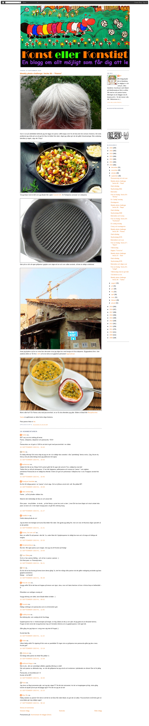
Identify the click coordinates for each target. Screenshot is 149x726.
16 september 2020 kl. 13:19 (32, 648)
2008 (111, 338)
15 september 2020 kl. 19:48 (32, 487)
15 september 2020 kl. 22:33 (32, 540)
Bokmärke (114, 192)
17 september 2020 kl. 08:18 (32, 703)
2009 (111, 335)
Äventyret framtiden (28, 481)
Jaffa (38, 354)
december (114, 167)
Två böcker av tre (116, 274)
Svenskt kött (57, 195)
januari (113, 303)
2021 (111, 162)
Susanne (25, 604)
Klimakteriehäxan (27, 545)
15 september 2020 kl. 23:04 (32, 550)
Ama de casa (26, 583)
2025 (111, 151)
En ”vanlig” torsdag (117, 199)
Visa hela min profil (114, 102)
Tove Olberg (26, 555)
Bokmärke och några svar (119, 264)
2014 (111, 321)
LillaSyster (25, 653)
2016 (111, 315)
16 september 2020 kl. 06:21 (32, 563)
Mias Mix (25, 695)
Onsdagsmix (115, 202)
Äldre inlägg (98, 711)
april (112, 294)
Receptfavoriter (92, 412)
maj (112, 291)
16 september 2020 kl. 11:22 (32, 636)
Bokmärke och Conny (117, 216)
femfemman (26, 464)
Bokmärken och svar (117, 240)
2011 (111, 329)
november (114, 170)
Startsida (62, 711)
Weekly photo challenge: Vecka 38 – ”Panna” (41, 73)
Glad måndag (115, 186)
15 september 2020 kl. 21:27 (32, 511)
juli (112, 286)
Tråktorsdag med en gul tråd (119, 272)
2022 (111, 159)
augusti (113, 283)
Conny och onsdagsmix (118, 226)
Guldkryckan (26, 614)
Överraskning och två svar (119, 178)
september (114, 176)
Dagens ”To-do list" (117, 250)
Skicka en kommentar (27, 708)
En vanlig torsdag (116, 223)
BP (121, 75)
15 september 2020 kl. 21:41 (32, 528)
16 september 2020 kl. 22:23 (32, 690)
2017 (111, 312)
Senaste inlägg (24, 711)
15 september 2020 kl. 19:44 (32, 460)
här (34, 421)
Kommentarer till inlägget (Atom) (41, 715)
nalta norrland (26, 492)
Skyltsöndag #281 (116, 189)
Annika (24, 435)
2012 (111, 326)
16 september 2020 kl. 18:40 (32, 678)
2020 (111, 165)
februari (113, 300)
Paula (24, 682)
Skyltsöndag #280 (116, 213)
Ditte (23, 452)
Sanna (22, 417)
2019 (111, 306)
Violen (24, 640)
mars (113, 297)
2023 (111, 156)
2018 (111, 309)
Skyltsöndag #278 (116, 261)
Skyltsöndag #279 (116, 237)
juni (112, 289)
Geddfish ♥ (25, 515)
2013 (111, 323)
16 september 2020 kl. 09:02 (32, 599)
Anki (23, 568)
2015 (111, 318)
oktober (113, 173)
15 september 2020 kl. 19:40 (32, 447)
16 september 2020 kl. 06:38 (32, 578)
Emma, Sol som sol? (28, 532)
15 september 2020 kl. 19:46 (32, 477)
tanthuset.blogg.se (28, 663)
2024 (111, 153)
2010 (111, 332)
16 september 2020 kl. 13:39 (32, 659)
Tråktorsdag (114, 248)
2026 (111, 148)
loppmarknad (70, 354)
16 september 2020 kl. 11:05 (32, 610)
